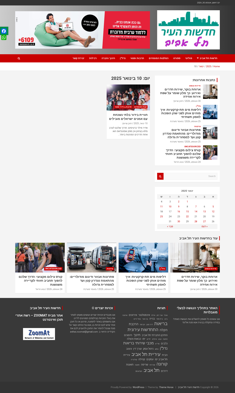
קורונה (162, 364)
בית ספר (159, 319)
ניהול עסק (148, 348)
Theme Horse (166, 387)
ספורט (176, 58)
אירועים (133, 315)
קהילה (141, 359)
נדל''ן (198, 106)
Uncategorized (192, 146)
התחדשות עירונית (143, 329)
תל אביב (152, 370)
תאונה (137, 365)
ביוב (166, 319)
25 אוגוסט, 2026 (193, 121)
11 (161, 206)
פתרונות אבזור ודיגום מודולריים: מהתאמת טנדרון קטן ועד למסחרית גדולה (182, 133)
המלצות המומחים (158, 58)
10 (170, 206)
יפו (143, 338)
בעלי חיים (137, 319)
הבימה (142, 325)
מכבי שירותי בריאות (138, 343)
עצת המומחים (140, 107)
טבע (159, 339)
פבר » (170, 226)
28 (196, 221)
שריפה (144, 364)
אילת (153, 315)
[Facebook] (4, 31)
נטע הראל (178, 162)
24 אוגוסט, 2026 (193, 162)
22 (187, 216)
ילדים (149, 339)
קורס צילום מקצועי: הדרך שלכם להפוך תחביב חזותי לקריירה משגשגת (183, 153)
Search (160, 176)
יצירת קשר (78, 58)
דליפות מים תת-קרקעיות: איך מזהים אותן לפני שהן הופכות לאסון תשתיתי (180, 113)
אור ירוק (160, 315)
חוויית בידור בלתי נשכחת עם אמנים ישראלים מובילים (128, 117)
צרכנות (197, 126)
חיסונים (128, 335)
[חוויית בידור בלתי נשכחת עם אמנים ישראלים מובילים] (128, 97)
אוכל (166, 315)
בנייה (152, 318)
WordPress (138, 387)
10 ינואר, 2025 (141, 123)
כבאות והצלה (134, 338)
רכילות (93, 58)
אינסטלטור (144, 315)
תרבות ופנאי (137, 58)
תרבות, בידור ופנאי (123, 107)
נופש (156, 349)
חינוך (137, 335)
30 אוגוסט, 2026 (193, 101)
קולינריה (134, 360)
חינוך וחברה (108, 58)
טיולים (154, 339)
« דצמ (205, 226)
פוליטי (188, 58)
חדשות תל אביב (208, 58)
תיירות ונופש (195, 86)
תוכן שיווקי (127, 123)
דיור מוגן (149, 325)
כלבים (164, 343)
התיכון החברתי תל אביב (155, 335)
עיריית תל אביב (146, 354)
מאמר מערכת (176, 121)
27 (204, 221)
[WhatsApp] (4, 37)
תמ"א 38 (138, 371)
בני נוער (145, 319)
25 (161, 216)
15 (187, 211)
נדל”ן (122, 58)
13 (204, 211)
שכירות (152, 365)
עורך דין (137, 348)
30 (178, 221)
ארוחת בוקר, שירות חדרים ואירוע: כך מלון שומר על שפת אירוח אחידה (180, 93)
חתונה (165, 339)
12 (213, 211)
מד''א (157, 344)
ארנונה (124, 315)
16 (178, 211)
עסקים (149, 359)
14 (196, 211)
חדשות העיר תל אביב (189, 387)
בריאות (161, 323)
